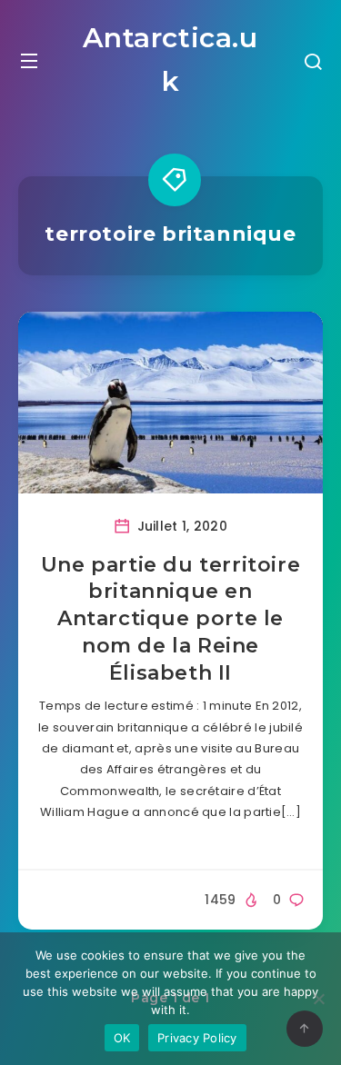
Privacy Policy (197, 1037)
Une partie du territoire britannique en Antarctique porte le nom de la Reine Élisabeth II (170, 618)
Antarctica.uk (170, 59)
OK (122, 1037)
